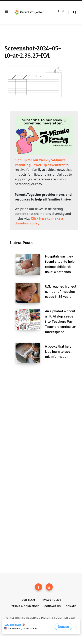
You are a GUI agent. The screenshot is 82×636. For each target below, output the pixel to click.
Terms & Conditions (26, 606)
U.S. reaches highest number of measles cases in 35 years (60, 291)
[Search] (72, 12)
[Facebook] (38, 587)
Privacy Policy (50, 600)
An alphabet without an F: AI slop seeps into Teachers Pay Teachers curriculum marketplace (60, 321)
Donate (71, 606)
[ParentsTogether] (28, 12)
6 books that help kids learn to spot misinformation (58, 351)
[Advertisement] (41, 414)
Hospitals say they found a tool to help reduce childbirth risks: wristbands (60, 264)
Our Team (28, 600)
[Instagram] (49, 587)
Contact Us (52, 606)
